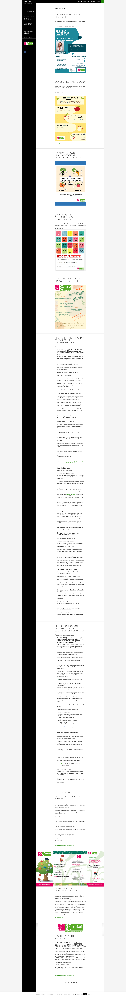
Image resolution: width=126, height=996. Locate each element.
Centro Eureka (27, 1)
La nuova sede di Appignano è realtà (66, 889)
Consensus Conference (70, 494)
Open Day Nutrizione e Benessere (68, 15)
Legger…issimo (63, 792)
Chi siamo (79, 1)
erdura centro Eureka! (75, 143)
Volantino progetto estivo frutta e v (63, 143)
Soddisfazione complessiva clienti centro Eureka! (29, 37)
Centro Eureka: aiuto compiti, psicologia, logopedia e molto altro (69, 628)
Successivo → (74, 982)
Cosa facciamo (86, 1)
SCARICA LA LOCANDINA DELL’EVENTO (64, 845)
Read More (89, 994)
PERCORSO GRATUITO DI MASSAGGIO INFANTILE (67, 279)
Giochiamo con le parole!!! (65, 937)
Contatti (98, 1)
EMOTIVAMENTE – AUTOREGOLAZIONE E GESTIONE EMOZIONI (66, 217)
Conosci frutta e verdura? (70, 81)
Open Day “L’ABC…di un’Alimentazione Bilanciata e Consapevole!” (70, 155)
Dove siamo (93, 1)
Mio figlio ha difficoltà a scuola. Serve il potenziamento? (69, 340)
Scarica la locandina (59, 917)
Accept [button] (85, 994)
